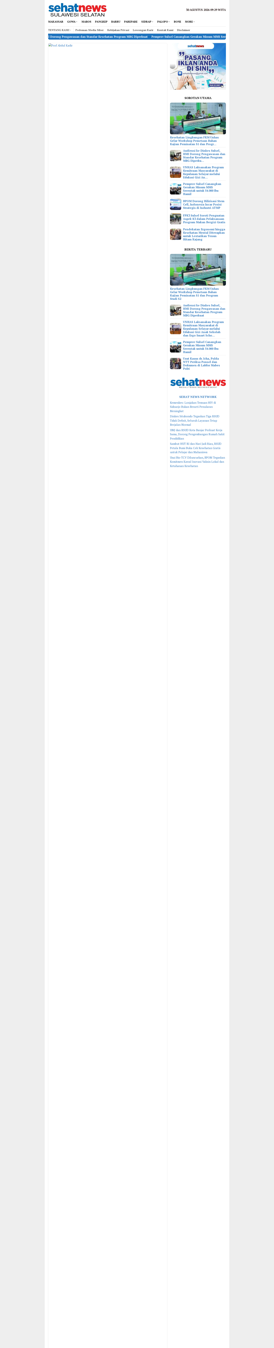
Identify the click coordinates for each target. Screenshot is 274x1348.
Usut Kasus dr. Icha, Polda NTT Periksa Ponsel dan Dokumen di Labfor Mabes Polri (201, 363)
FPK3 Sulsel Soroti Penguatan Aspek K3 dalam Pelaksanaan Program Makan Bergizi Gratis (204, 219)
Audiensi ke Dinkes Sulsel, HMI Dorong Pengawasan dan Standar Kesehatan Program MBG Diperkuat (204, 310)
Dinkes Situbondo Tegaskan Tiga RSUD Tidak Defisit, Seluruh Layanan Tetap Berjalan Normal (194, 420)
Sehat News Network (198, 397)
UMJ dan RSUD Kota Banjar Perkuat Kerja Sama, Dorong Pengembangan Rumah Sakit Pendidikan (197, 434)
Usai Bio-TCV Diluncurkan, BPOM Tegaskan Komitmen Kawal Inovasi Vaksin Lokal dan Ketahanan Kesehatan (197, 462)
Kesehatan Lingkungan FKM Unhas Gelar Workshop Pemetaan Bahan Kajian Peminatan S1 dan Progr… (194, 141)
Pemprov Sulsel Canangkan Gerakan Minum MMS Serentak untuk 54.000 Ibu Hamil (177, 36)
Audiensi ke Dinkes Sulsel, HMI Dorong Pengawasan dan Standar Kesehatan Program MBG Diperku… (204, 155)
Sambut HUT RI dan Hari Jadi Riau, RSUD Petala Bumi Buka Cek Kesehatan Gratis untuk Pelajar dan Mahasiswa (195, 448)
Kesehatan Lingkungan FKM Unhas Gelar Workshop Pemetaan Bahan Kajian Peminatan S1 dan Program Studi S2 (194, 293)
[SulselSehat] (77, 9)
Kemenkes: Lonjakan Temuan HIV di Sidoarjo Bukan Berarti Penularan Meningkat (193, 407)
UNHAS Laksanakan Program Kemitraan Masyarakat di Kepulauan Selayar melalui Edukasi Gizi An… (203, 172)
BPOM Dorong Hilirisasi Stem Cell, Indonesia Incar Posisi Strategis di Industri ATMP (203, 204)
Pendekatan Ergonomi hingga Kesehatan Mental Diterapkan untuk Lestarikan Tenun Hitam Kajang (204, 234)
